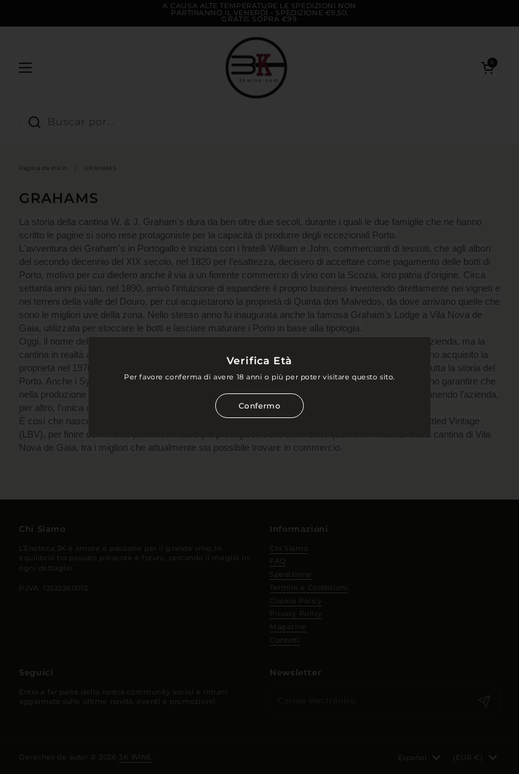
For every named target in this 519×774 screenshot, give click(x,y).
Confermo (260, 405)
